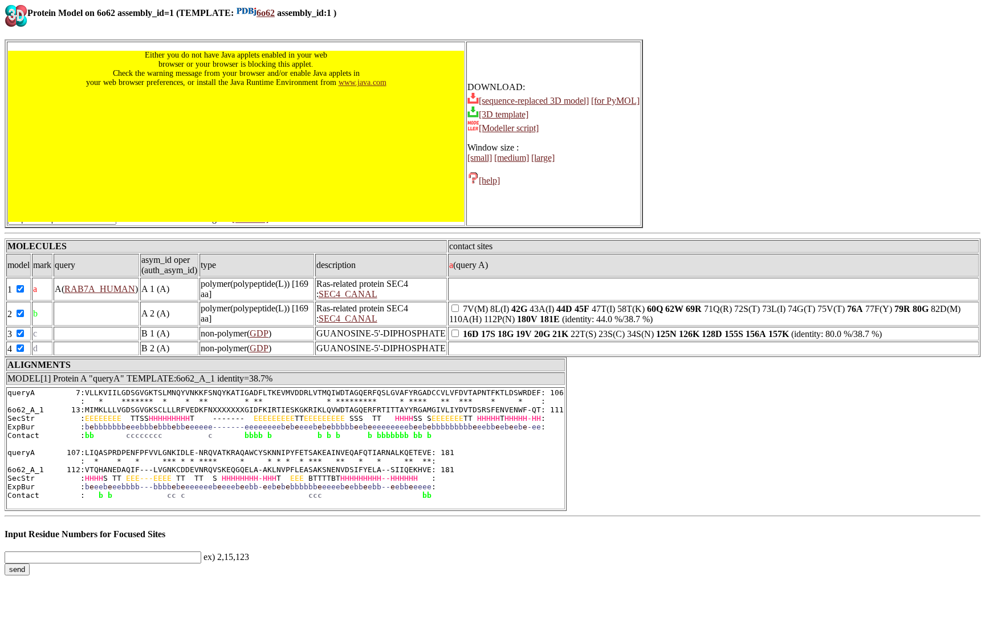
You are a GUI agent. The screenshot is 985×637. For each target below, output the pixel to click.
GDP (259, 333)
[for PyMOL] (615, 101)
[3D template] (503, 114)
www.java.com (362, 82)
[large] (543, 158)
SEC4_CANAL (348, 294)
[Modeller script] (509, 128)
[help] (489, 180)
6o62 (266, 13)
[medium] (511, 158)
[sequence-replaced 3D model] (534, 101)
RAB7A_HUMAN (99, 289)
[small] (479, 158)
